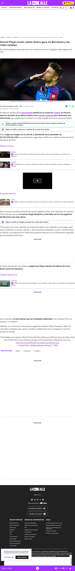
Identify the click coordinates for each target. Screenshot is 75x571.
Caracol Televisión (14, 525)
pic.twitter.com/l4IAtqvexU (48, 342)
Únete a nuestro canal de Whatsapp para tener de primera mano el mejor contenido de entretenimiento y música (35, 124)
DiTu (11, 534)
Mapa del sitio (28, 538)
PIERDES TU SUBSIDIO (42, 7)
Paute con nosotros (30, 536)
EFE (21, 106)
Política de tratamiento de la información (53, 528)
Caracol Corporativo (15, 543)
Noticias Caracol (14, 523)
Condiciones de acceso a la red (54, 523)
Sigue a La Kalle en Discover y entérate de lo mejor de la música (27, 129)
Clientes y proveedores (31, 534)
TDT (26, 527)
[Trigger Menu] (2, 3)
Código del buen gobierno (31, 529)
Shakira (37, 351)
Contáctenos (28, 532)
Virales (13, 199)
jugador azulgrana (46, 115)
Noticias (9, 37)
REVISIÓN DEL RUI (29, 7)
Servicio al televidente (30, 523)
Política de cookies (51, 531)
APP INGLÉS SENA (56, 7)
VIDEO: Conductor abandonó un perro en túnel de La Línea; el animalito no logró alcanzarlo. (44, 202)
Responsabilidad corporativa (53, 525)
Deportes (16, 37)
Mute (56, 568)
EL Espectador (13, 536)
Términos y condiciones (52, 533)
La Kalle (2, 37)
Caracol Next (13, 545)
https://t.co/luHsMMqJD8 (26, 342)
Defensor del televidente (31, 525)
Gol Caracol (13, 527)
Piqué (17, 351)
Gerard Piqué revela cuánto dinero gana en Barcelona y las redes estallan (42, 37)
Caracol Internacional (15, 541)
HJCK (11, 532)
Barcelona (27, 351)
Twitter (57, 112)
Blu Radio (12, 529)
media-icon (37, 568)
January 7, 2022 (51, 345)
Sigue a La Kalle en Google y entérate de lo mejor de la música (27, 222)
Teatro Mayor (13, 538)
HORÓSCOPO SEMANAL (15, 7)
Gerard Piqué (27, 112)
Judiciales (14, 281)
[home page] (37, 3)
